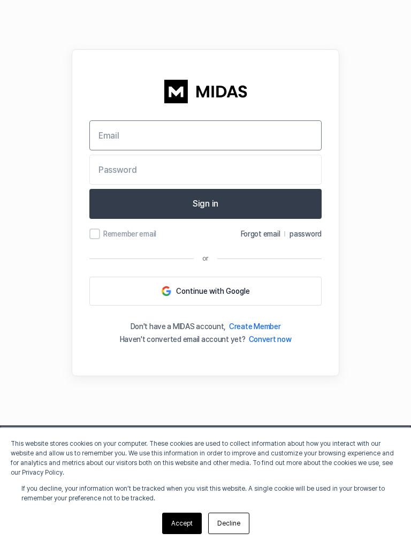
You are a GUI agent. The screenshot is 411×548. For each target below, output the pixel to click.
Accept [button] (182, 523)
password (306, 234)
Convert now (270, 339)
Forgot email (260, 234)
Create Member (254, 326)
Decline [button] (228, 523)
